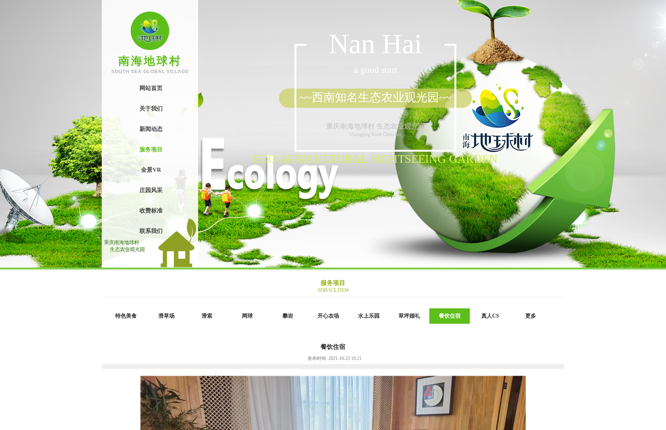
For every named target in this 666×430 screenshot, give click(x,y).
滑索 (207, 316)
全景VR (151, 170)
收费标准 (151, 210)
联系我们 (151, 231)
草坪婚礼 (409, 316)
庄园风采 (151, 190)
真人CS (490, 316)
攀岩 (288, 316)
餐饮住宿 (450, 316)
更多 (530, 316)
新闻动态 (151, 129)
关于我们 (151, 108)
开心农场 (328, 316)
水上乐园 (369, 316)
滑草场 (166, 316)
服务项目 (151, 149)
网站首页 (151, 88)
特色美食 (126, 316)
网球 (247, 316)
